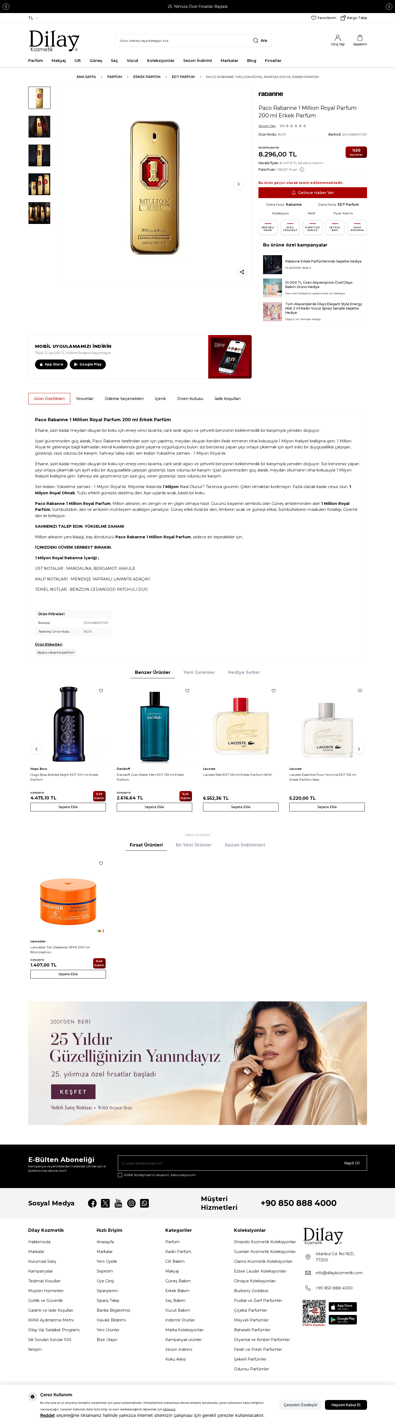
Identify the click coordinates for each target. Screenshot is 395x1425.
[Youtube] (118, 1203)
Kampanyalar (40, 1271)
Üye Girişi (105, 1281)
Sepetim (105, 1271)
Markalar (229, 60)
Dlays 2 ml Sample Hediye (303, 319)
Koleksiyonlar (161, 60)
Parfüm (35, 60)
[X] (105, 1203)
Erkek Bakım (177, 1290)
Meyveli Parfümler (251, 1320)
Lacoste (209, 769)
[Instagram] (131, 1203)
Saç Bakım (175, 1300)
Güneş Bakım (178, 1281)
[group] (154, 184)
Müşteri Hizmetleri (46, 1290)
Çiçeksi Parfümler (250, 1310)
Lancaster (38, 941)
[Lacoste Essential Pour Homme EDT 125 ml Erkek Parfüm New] (327, 724)
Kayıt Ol (351, 1163)
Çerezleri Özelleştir (300, 1404)
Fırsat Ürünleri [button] (146, 845)
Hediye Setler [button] (244, 672)
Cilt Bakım (175, 1261)
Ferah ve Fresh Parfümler (258, 1349)
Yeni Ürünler (108, 1329)
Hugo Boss (38, 769)
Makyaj (59, 60)
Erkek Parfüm (146, 77)
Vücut (132, 60)
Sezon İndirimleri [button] (245, 845)
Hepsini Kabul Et (346, 1404)
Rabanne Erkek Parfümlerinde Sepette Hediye (323, 261)
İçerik (160, 398)
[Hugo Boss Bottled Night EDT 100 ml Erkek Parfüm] (68, 724)
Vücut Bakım (177, 1310)
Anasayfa (105, 1241)
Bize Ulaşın (107, 1339)
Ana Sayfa (86, 77)
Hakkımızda (39, 1241)
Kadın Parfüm (178, 1251)
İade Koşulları (228, 398)
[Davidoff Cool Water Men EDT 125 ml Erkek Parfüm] (154, 724)
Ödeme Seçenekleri (124, 398)
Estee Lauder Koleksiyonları (260, 1271)
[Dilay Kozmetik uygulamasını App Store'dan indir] (343, 1307)
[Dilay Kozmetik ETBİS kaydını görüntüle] (314, 1313)
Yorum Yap (267, 126)
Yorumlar (84, 398)
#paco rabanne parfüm (55, 652)
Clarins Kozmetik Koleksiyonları (263, 1261)
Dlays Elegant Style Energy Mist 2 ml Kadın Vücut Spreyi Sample (323, 306)
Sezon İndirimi (197, 60)
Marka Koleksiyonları (184, 1329)
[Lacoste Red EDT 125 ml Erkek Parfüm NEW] (241, 724)
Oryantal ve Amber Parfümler (262, 1339)
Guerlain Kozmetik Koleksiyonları (265, 1251)
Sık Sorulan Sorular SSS (49, 1339)
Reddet (47, 1415)
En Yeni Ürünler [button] (194, 845)
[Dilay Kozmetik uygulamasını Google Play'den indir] (343, 1319)
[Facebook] (92, 1203)
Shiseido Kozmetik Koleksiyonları (265, 1241)
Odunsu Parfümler (251, 1369)
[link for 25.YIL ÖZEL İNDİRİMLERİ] (197, 1063)
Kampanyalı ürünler (183, 1339)
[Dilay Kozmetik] (335, 1235)
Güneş (96, 60)
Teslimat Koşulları (44, 1281)
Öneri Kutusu (190, 398)
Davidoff (123, 769)
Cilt (77, 60)
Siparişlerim (107, 1290)
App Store (54, 364)
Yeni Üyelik (107, 1261)
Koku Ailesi (175, 1359)
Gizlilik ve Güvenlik (45, 1300)
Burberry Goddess (251, 1290)
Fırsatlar (273, 60)
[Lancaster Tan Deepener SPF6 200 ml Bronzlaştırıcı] (68, 896)
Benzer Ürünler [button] (152, 672)
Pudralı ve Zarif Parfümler (258, 1300)
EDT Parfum (183, 77)
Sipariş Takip (108, 1300)
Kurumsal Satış (42, 1261)
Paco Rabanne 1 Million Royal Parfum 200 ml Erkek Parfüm (262, 77)
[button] (6, 6)
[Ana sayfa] (54, 40)
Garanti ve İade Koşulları (50, 1310)
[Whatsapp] (144, 1203)
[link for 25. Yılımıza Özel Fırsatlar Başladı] (197, 6)
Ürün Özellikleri (49, 398)
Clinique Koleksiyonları (255, 1281)
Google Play (91, 364)
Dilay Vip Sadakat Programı (54, 1329)
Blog (251, 60)
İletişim (35, 1349)
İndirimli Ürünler (180, 1320)
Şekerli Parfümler (250, 1359)
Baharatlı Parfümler (252, 1329)
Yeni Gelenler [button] (199, 672)
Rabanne (294, 204)
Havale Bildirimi (111, 1320)
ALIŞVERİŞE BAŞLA (298, 268)
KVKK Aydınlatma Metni (51, 1320)
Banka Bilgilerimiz (113, 1310)
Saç (114, 60)
